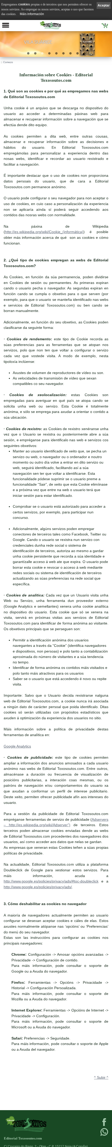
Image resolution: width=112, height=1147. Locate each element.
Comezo (8, 62)
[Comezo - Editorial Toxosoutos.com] (51, 25)
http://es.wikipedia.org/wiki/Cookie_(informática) (44, 232)
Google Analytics (17, 746)
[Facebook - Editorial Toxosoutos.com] (104, 1125)
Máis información (32, 14)
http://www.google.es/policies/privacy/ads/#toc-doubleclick (51, 881)
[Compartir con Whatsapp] (104, 1135)
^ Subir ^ (101, 1077)
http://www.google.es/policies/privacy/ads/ (38, 887)
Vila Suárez (38, 42)
